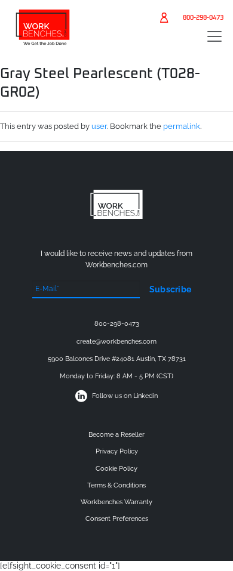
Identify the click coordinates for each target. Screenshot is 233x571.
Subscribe (170, 289)
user (99, 126)
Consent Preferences (116, 519)
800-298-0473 (203, 17)
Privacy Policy (117, 451)
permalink (181, 126)
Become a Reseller (116, 435)
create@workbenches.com (116, 341)
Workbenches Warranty (116, 502)
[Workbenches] (43, 41)
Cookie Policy (116, 469)
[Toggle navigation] (214, 36)
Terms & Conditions (116, 485)
